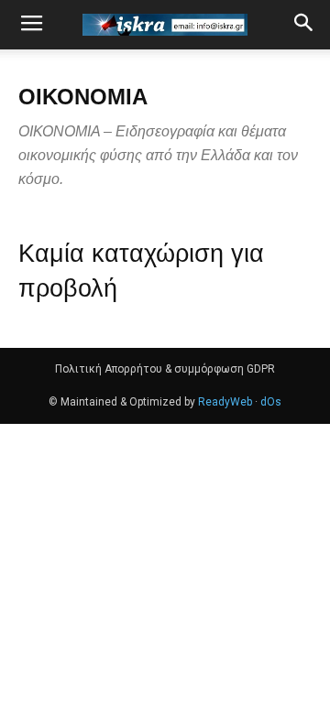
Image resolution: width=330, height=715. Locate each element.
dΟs (270, 401)
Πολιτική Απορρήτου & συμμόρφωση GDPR (165, 369)
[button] (304, 24)
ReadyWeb (225, 401)
